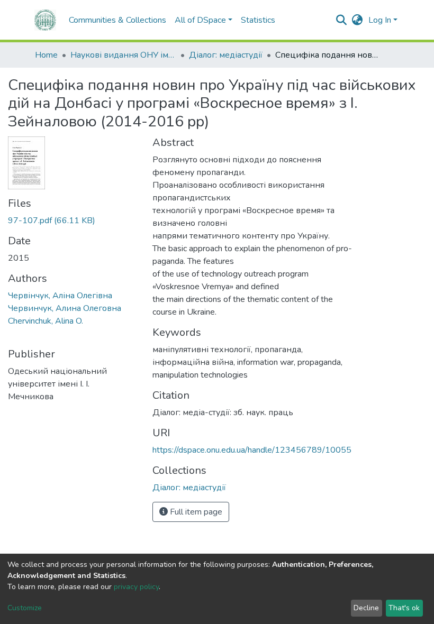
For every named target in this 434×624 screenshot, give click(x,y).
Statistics (258, 20)
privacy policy (136, 587)
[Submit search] (341, 20)
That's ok (404, 608)
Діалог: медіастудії (226, 55)
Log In (379, 20)
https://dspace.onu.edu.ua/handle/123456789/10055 (251, 450)
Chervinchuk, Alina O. (45, 321)
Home (46, 55)
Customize (24, 608)
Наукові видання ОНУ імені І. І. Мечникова (123, 55)
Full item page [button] (195, 512)
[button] (357, 20)
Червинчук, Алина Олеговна (64, 308)
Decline (366, 608)
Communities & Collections (117, 20)
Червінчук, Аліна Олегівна (60, 295)
